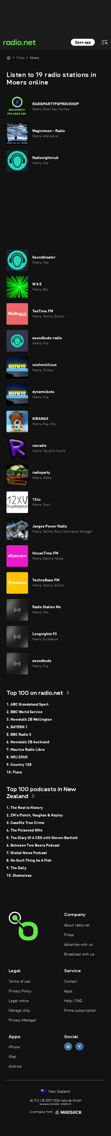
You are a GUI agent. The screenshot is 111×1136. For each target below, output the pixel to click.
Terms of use (19, 981)
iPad (12, 1057)
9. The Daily (16, 868)
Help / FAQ (73, 1001)
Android (15, 1066)
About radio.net (77, 925)
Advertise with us (78, 945)
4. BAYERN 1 (16, 727)
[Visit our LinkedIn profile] (68, 1046)
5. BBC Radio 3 (18, 735)
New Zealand (58, 1091)
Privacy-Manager (23, 1020)
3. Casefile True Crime (25, 823)
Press (69, 935)
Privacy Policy (20, 991)
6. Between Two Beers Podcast (33, 845)
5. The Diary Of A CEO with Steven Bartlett (42, 838)
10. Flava (14, 772)
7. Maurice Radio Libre (25, 750)
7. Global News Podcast (26, 853)
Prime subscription (80, 1011)
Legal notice (19, 1001)
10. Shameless (19, 875)
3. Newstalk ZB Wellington (29, 719)
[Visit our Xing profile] (79, 1046)
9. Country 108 (19, 765)
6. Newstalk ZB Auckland (27, 742)
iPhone (14, 1047)
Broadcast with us (79, 954)
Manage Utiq (19, 1011)
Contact (70, 981)
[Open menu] (104, 42)
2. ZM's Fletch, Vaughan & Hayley (34, 815)
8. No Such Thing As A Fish (28, 860)
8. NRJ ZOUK (17, 757)
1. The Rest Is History (24, 808)
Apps (68, 991)
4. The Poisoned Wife (24, 830)
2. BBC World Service (24, 712)
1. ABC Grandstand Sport (27, 704)
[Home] (8, 57)
